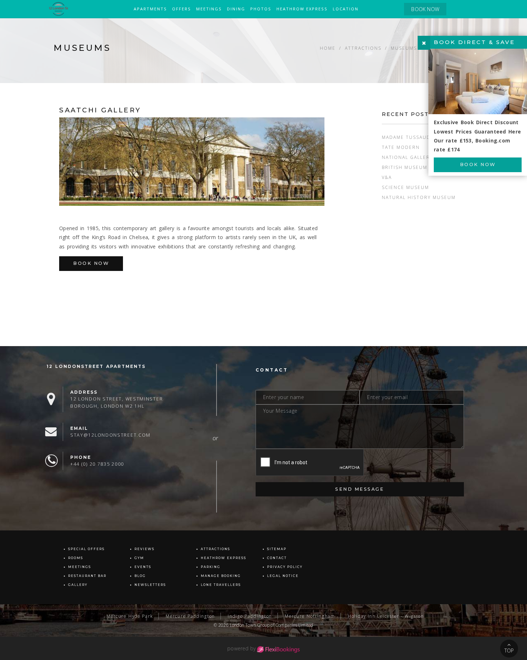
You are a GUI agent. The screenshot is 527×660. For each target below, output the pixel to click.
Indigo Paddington (250, 616)
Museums (404, 48)
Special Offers (86, 549)
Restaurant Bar (87, 576)
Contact (277, 558)
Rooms (75, 558)
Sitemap (276, 549)
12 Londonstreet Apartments (96, 366)
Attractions (363, 48)
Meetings (209, 8)
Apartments (150, 8)
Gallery (77, 585)
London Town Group (250, 625)
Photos (260, 8)
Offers (181, 8)
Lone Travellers (221, 585)
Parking (210, 567)
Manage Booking (221, 576)
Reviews (144, 549)
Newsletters (150, 585)
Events (142, 567)
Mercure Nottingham (310, 616)
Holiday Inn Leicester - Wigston (386, 616)
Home (328, 48)
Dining (236, 8)
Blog (140, 576)
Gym (139, 558)
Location (346, 8)
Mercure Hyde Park (129, 616)
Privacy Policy (285, 567)
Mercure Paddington (190, 616)
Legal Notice (283, 576)
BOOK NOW (425, 9)
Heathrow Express (302, 8)
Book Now (91, 263)
